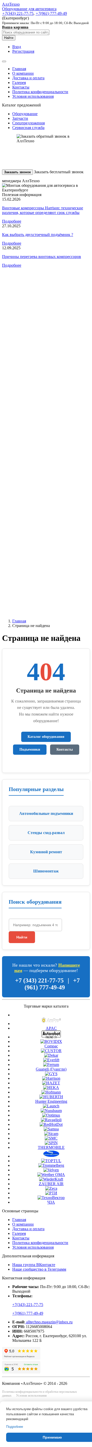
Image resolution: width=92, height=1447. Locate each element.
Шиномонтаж (46, 871)
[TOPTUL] (51, 1161)
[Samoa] (51, 1129)
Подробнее (11, 221)
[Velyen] (51, 1170)
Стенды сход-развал (46, 832)
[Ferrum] (51, 1064)
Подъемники (29, 749)
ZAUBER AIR (51, 1184)
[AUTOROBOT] (51, 1037)
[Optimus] (51, 1115)
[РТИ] (51, 1193)
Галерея (19, 82)
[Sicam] (51, 1133)
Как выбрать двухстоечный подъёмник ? (37, 234)
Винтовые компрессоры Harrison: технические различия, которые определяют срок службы (42, 210)
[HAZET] (51, 1083)
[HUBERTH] (51, 1097)
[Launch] (51, 1106)
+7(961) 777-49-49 (27, 1313)
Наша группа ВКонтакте (33, 1264)
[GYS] (51, 1074)
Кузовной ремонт (46, 852)
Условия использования (33, 96)
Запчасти (20, 118)
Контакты (20, 87)
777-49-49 (51, 13)
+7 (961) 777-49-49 (52, 984)
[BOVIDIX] (51, 1041)
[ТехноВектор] (51, 1197)
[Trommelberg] (51, 1165)
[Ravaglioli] (51, 1120)
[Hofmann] (51, 1092)
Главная (19, 69)
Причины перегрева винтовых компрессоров (41, 256)
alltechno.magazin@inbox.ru (49, 1322)
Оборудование (25, 114)
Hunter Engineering (51, 1101)
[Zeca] (51, 1188)
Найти (8, 38)
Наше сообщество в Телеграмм (39, 1269)
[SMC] (51, 1138)
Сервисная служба (28, 127)
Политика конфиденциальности (40, 92)
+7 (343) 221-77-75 (39, 980)
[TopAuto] (51, 1156)
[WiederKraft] (51, 1179)
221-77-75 (17, 13)
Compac (51, 1046)
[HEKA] (51, 1087)
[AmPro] (51, 1023)
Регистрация (23, 51)
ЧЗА (51, 1202)
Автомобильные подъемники (46, 813)
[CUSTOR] (51, 1051)
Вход (16, 47)
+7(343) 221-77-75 (27, 1304)
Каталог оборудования (46, 737)
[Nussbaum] (51, 1110)
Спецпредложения (28, 123)
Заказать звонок (17, 172)
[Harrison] (51, 1078)
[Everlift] (51, 1060)
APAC (51, 1028)
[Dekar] (51, 1055)
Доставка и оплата (28, 78)
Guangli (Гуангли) (51, 1069)
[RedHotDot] (51, 1124)
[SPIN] (51, 1143)
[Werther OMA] (51, 1174)
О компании (23, 73)
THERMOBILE (51, 1147)
